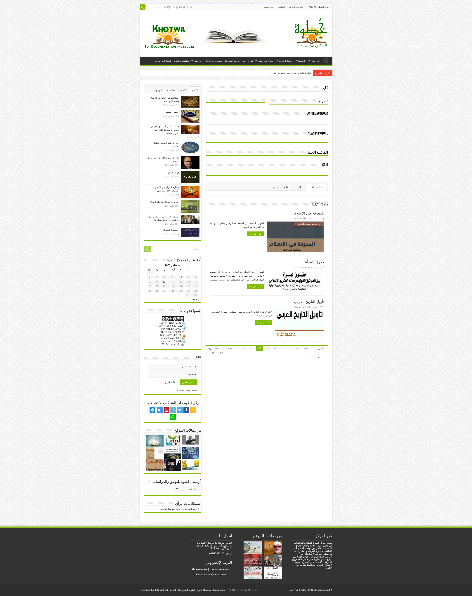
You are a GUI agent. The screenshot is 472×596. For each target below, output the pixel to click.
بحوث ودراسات (265, 61)
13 (164, 281)
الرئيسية (326, 60)
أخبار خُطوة (269, 7)
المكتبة (301, 61)
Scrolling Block (317, 113)
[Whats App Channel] (164, 7)
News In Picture (318, 133)
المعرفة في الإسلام (309, 213)
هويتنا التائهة (173, 172)
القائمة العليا (318, 153)
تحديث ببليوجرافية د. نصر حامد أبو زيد (292, 72)
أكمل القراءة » (255, 234)
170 (306, 348)
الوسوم (158, 90)
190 (289, 348)
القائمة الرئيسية (280, 187)
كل (325, 88)
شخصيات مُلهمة (181, 61)
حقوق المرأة (314, 262)
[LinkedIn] (180, 7)
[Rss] (191, 7)
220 (221, 352)
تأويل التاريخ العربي (309, 302)
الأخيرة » (315, 357)
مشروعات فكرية (214, 61)
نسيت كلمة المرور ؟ (187, 389)
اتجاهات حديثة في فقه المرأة (164, 202)
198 (268, 348)
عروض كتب (247, 61)
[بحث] (142, 7)
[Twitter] (184, 7)
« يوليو (196, 298)
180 (297, 348)
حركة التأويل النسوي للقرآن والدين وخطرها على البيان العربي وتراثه (165, 130)
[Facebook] (188, 7)
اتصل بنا (281, 7)
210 (230, 348)
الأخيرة (195, 90)
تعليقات (171, 90)
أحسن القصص (171, 111)
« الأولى (322, 348)
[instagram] (173, 7)
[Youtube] (176, 7)
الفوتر (323, 101)
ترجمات (198, 61)
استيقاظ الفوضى (170, 229)
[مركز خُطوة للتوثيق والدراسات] (312, 32)
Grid (325, 165)
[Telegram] (168, 7)
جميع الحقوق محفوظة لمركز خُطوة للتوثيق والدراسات (197, 590)
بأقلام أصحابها (232, 61)
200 (251, 348)
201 (243, 348)
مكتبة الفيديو (285, 61)
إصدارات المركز (163, 61)
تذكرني (169, 382)
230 (213, 352)
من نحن (315, 61)
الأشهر (183, 90)
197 (276, 348)
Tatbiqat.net (161, 590)
